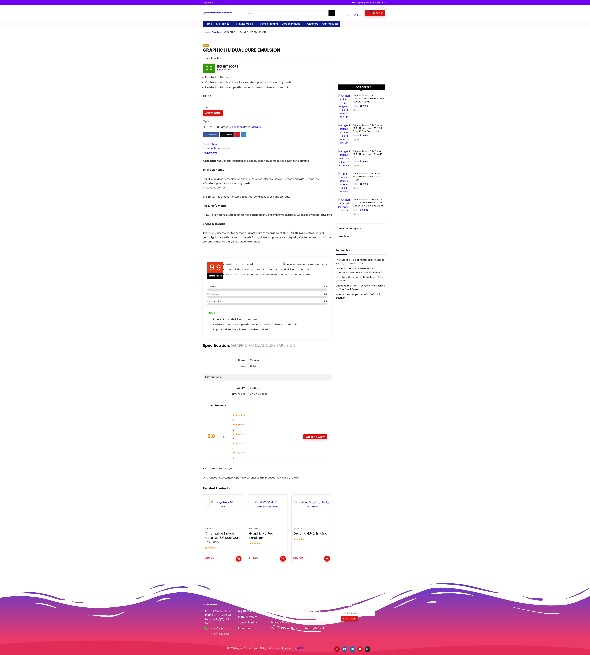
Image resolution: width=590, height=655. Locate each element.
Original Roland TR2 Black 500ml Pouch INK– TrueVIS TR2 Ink (367, 176)
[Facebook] (344, 649)
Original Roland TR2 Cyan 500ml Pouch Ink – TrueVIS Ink (367, 154)
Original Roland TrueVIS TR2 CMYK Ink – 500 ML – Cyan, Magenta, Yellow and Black (368, 202)
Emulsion (217, 32)
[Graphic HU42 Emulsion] (311, 512)
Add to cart (212, 113)
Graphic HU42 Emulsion (311, 533)
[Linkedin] (352, 649)
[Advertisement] (361, 53)
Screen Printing (291, 24)
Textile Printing (269, 24)
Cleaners (312, 24)
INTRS (299, 648)
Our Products (330, 24)
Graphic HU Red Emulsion (261, 535)
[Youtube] (360, 649)
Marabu (256, 127)
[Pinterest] (337, 649)
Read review (224, 69)
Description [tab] (210, 144)
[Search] (331, 13)
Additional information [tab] (216, 148)
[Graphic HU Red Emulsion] (267, 512)
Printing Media (244, 24)
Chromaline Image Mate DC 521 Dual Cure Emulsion (222, 537)
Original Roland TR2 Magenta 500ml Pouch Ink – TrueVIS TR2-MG (368, 98)
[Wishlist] (357, 11)
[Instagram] (367, 649)
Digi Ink (207, 121)
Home (208, 24)
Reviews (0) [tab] (210, 152)
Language (208, 2)
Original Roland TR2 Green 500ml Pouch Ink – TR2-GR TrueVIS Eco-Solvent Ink (367, 128)
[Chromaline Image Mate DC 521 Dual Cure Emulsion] (223, 512)
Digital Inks (222, 24)
